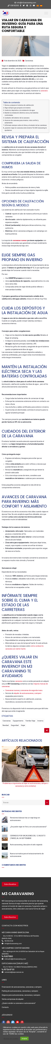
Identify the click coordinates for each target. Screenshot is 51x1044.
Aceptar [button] (24, 1038)
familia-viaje (30, 721)
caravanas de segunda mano (31, 690)
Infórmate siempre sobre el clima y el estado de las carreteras (26, 125)
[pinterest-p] (22, 1022)
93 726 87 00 (9, 969)
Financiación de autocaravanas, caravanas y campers (22, 987)
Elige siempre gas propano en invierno (18, 108)
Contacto (5, 1007)
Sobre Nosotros (10, 917)
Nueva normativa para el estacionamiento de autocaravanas (27, 855)
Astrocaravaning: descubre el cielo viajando (26, 845)
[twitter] (13, 1022)
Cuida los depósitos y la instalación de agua (20, 110)
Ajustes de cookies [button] (11, 1039)
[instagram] (8, 1022)
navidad (6, 725)
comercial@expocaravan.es (14, 972)
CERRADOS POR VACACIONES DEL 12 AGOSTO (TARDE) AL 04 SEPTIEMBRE (27, 837)
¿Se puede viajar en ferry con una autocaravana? (28, 827)
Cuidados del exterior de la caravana (17, 118)
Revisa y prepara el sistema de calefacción (19, 105)
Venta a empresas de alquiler (13, 999)
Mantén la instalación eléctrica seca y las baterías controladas (21, 114)
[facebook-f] (4, 1022)
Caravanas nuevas (12, 690)
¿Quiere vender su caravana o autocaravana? (19, 1003)
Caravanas (29, 61)
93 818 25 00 (9, 941)
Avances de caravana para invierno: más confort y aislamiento (22, 121)
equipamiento (18, 721)
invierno (40, 721)
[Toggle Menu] (46, 13)
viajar (23, 725)
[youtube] (18, 1022)
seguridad (15, 725)
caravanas (7, 721)
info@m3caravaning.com (26, 3)
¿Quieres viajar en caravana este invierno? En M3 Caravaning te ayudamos (26, 129)
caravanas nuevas (20, 240)
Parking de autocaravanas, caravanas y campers (20, 991)
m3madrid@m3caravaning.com (15, 959)
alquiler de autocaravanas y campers (27, 693)
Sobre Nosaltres (10, 884)
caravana (44, 91)
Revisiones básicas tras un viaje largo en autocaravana (25, 819)
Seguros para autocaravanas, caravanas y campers (21, 995)
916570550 (8, 956)
